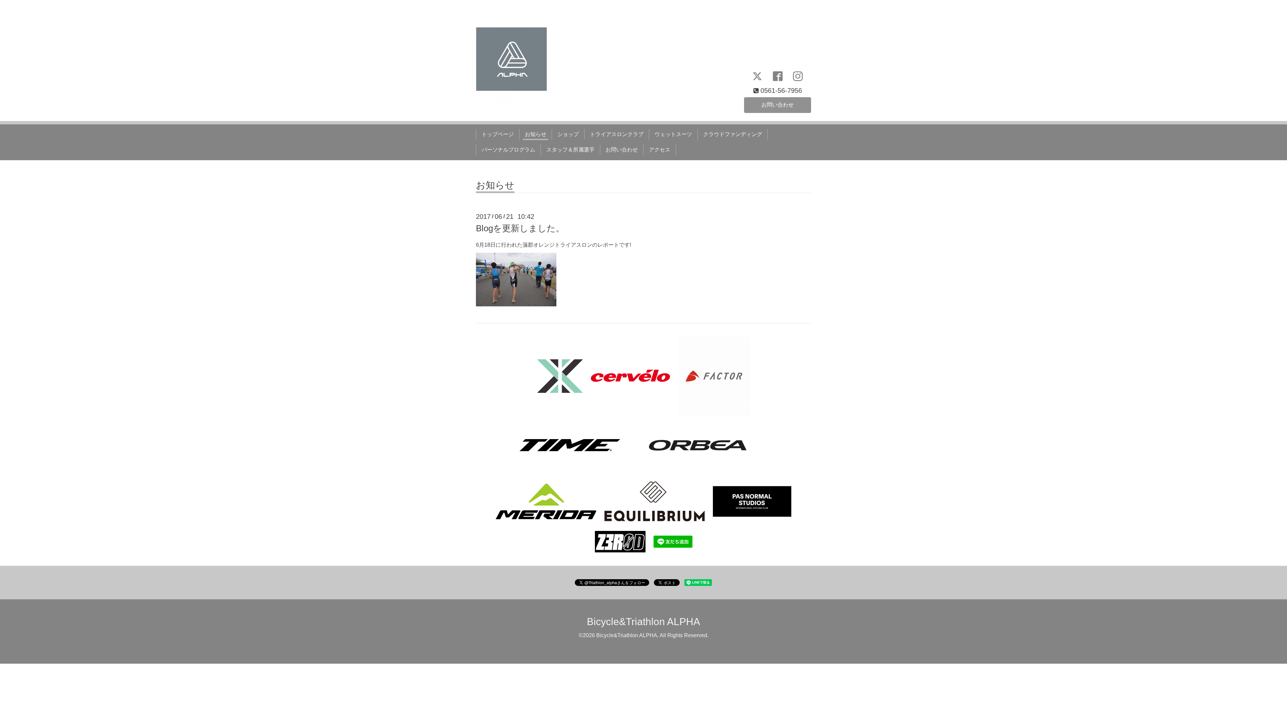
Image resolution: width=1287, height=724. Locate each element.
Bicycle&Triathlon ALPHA (643, 621)
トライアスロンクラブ (617, 134)
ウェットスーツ (673, 134)
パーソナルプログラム (508, 150)
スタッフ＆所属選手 (570, 150)
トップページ (498, 134)
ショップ (568, 134)
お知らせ (535, 134)
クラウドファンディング (732, 134)
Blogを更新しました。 (520, 228)
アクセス (659, 150)
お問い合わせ (777, 105)
